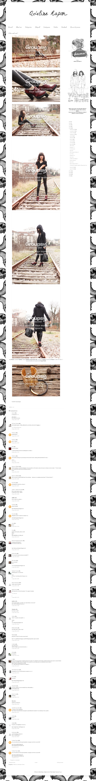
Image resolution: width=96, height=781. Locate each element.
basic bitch (14, 482)
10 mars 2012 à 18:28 (15, 462)
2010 (70, 172)
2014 (70, 124)
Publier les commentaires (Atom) (18, 764)
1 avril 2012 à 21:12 (15, 747)
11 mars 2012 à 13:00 (15, 585)
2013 (70, 126)
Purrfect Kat (14, 553)
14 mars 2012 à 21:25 (15, 690)
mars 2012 (72, 144)
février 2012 (72, 167)
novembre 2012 (72, 131)
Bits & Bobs (14, 461)
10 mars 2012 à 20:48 (15, 500)
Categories (28, 27)
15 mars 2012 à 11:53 (15, 697)
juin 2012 (71, 139)
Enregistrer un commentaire (15, 760)
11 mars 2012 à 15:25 (15, 597)
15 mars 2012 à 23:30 (15, 704)
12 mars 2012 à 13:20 (15, 640)
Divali (13, 652)
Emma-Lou (14, 694)
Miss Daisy (14, 560)
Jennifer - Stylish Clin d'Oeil (17, 489)
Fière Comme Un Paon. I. (74, 163)
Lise (12, 530)
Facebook (64, 27)
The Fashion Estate (15, 669)
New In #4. (72, 161)
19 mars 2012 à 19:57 (15, 712)
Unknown (13, 432)
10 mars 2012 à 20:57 (15, 510)
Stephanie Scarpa (15, 570)
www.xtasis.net (14, 593)
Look (13, 407)
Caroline (13, 644)
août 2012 (71, 136)
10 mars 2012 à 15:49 (15, 419)
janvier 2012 (72, 168)
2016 (70, 123)
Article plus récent (12, 762)
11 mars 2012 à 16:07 (15, 612)
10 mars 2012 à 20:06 (15, 478)
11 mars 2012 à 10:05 (15, 578)
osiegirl (13, 723)
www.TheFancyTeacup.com (16, 427)
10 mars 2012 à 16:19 (15, 435)
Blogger (60, 771)
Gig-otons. (71, 150)
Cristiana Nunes (15, 740)
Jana (13, 523)
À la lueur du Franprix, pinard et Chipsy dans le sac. (78, 165)
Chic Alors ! (60, 359)
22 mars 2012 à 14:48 (15, 719)
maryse (13, 412)
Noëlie (13, 716)
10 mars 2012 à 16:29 (15, 442)
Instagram (47, 27)
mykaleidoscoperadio (15, 707)
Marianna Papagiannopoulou (17, 540)
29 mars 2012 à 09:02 (15, 736)
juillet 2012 (72, 137)
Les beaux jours (72, 148)
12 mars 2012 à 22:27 (15, 665)
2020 (70, 121)
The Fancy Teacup (15, 423)
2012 (70, 128)
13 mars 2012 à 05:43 (15, 672)
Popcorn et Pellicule (15, 466)
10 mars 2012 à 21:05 (15, 519)
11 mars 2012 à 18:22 (15, 624)
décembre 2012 (72, 129)
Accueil (10, 27)
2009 (70, 174)
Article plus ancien (60, 762)
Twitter (56, 27)
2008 (70, 175)
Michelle (13, 634)
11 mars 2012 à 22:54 (15, 631)
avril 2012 (72, 142)
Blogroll (37, 27)
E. (12, 659)
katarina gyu (14, 732)
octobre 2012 (72, 132)
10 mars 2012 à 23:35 (15, 536)
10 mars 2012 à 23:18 (15, 526)
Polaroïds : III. (72, 155)
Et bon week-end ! (73, 160)
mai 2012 (71, 140)
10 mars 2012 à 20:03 (15, 471)
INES (13, 676)
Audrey (13, 616)
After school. (72, 145)
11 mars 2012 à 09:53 (15, 567)
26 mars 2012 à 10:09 (15, 728)
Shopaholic (14, 685)
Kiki (12, 446)
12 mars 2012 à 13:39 (15, 648)
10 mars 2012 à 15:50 (15, 428)
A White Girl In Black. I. (74, 158)
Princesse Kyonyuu (15, 582)
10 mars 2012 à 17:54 (15, 452)
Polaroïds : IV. (72, 147)
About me (19, 27)
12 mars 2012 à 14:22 (15, 655)
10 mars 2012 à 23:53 (15, 549)
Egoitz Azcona (14, 589)
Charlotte (13, 504)
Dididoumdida (14, 627)
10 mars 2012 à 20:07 (15, 485)
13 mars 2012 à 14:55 (15, 682)
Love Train (71, 153)
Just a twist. (72, 157)
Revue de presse (75, 27)
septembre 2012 (72, 134)
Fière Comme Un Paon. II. (74, 152)
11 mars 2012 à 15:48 (15, 605)
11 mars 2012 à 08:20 (15, 556)
